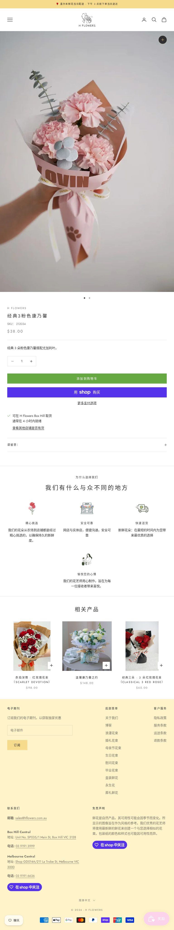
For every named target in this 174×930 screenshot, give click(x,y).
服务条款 (160, 725)
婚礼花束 (111, 740)
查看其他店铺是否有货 (28, 428)
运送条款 (160, 733)
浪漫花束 (111, 733)
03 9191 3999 (25, 846)
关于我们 (111, 718)
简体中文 (85, 900)
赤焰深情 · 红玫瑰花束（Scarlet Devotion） (32, 680)
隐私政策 (160, 718)
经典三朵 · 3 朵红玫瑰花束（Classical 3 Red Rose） (142, 680)
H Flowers (17, 308)
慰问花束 (111, 763)
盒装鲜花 (111, 777)
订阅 (17, 745)
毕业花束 (111, 770)
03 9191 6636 (25, 876)
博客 (108, 725)
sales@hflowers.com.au (31, 818)
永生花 (110, 785)
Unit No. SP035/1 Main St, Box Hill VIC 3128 (45, 837)
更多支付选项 (87, 403)
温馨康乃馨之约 (87, 678)
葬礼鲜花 (111, 792)
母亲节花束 (113, 748)
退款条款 (160, 740)
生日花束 (111, 755)
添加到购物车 (87, 378)
